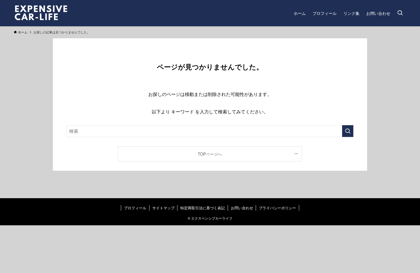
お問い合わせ (242, 207)
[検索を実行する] (347, 131)
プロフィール (135, 207)
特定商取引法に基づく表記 (202, 207)
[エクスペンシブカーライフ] (52, 13)
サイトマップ (163, 207)
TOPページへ (210, 154)
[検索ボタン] (400, 13)
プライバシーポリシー (277, 207)
